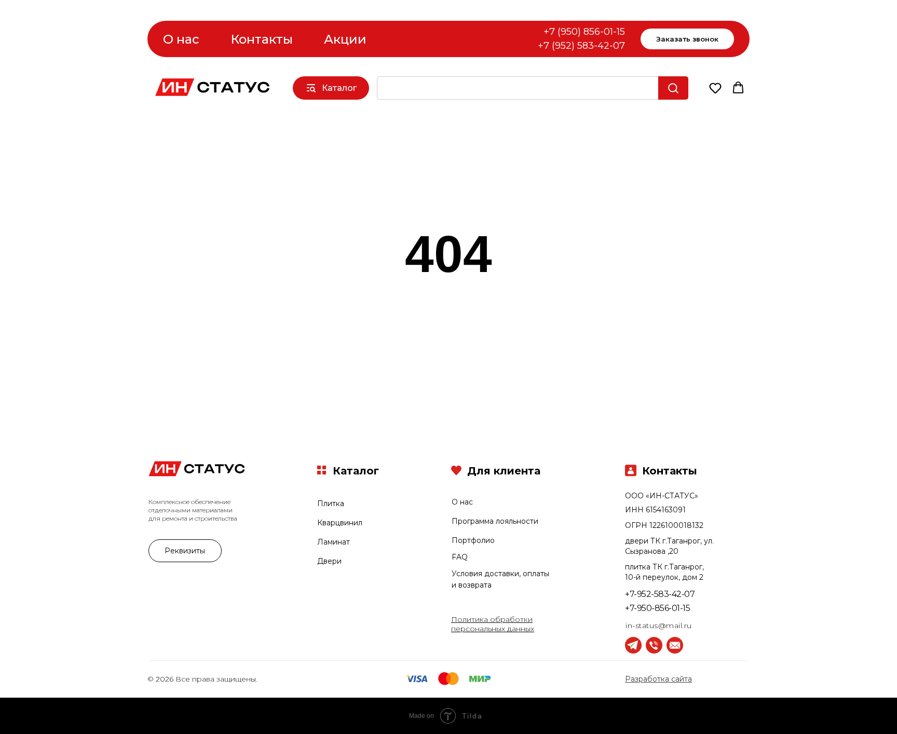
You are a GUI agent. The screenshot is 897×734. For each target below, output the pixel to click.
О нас (181, 39)
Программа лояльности (495, 521)
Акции (345, 39)
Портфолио (473, 540)
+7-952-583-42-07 (660, 594)
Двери (329, 561)
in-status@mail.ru (659, 625)
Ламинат (333, 542)
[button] (715, 87)
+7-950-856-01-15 (657, 608)
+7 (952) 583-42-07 (581, 45)
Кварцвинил (339, 522)
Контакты (261, 39)
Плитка (330, 503)
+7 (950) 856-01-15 (584, 31)
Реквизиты (185, 550)
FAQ (460, 557)
